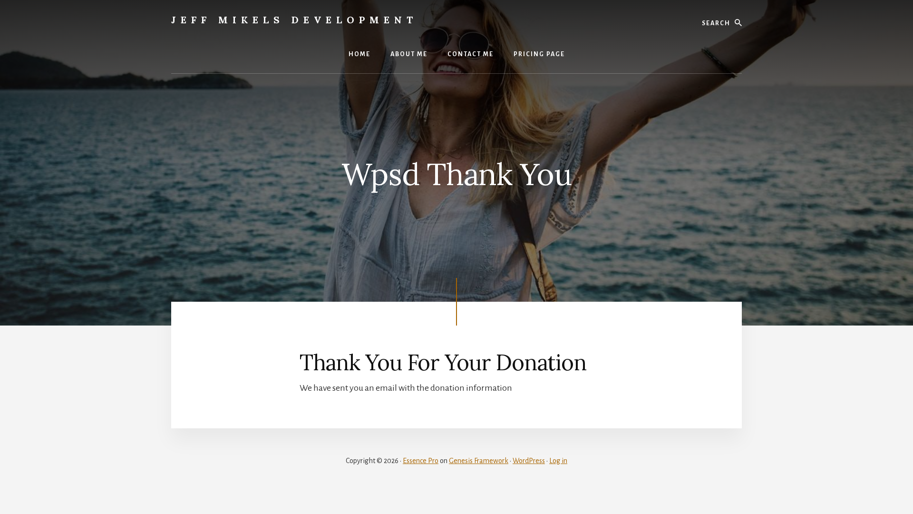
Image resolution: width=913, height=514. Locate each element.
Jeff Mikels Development (294, 20)
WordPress (529, 461)
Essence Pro (420, 461)
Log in (558, 461)
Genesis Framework (478, 461)
